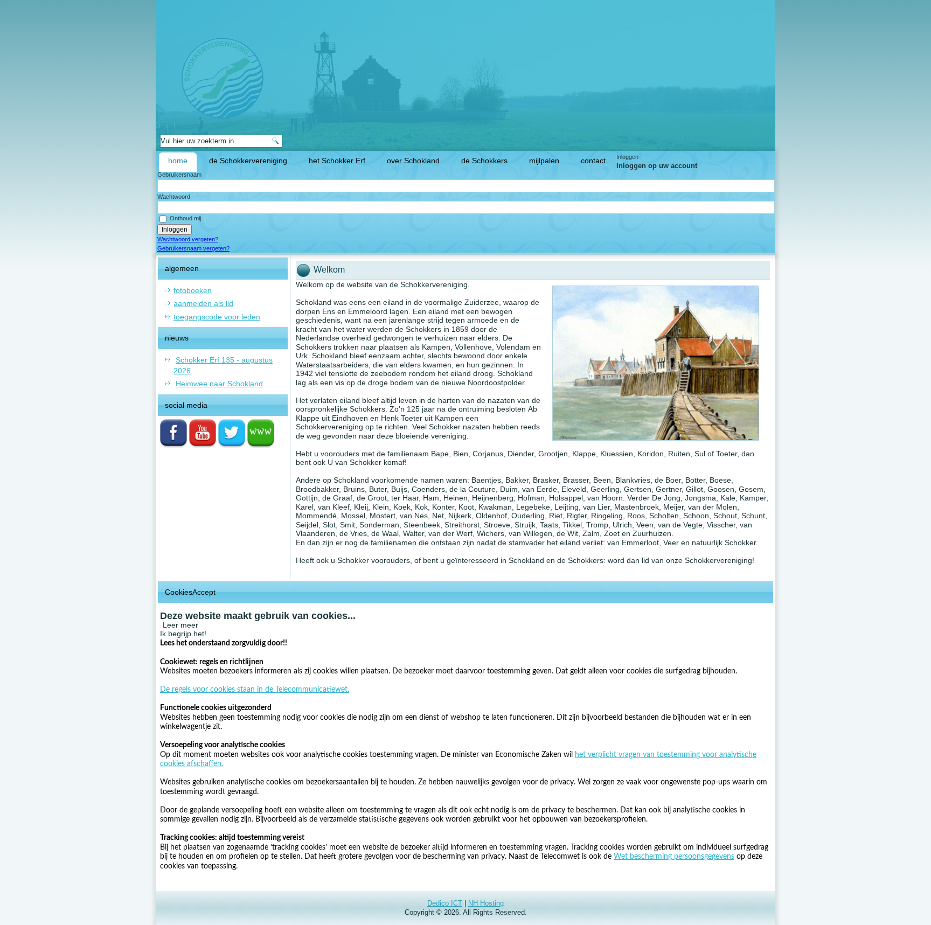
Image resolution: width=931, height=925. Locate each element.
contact (593, 160)
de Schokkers (484, 160)
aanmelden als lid (203, 303)
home (177, 160)
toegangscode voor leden (216, 316)
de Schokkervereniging (248, 160)
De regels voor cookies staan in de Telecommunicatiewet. (254, 689)
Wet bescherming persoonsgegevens (674, 856)
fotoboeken (192, 290)
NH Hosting (486, 903)
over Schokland (413, 160)
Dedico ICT (444, 903)
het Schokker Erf (337, 160)
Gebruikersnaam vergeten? (193, 248)
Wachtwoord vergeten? (187, 239)
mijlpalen (544, 160)
